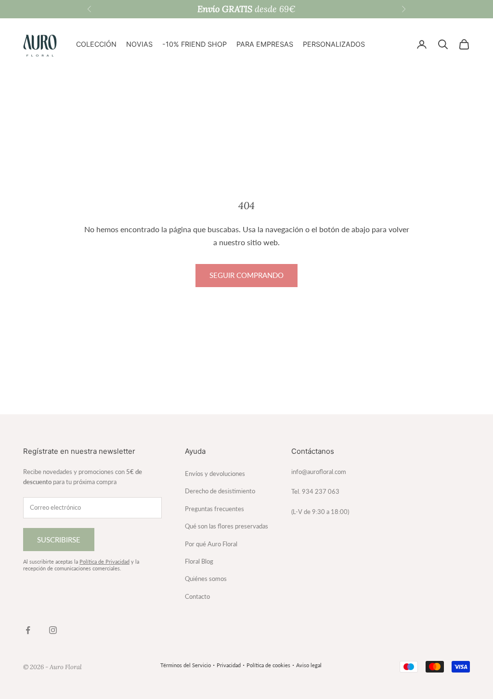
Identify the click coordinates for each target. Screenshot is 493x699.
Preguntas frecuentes (214, 509)
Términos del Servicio (185, 665)
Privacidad (229, 665)
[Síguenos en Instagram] (53, 630)
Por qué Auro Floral (211, 544)
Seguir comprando (246, 275)
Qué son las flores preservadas (226, 526)
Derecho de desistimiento (220, 491)
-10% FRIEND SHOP (194, 44)
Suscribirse (58, 539)
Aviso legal (309, 665)
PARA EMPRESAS (264, 44)
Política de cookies (268, 665)
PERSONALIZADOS (334, 44)
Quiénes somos (206, 578)
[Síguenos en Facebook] (28, 630)
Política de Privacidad (104, 561)
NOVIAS (139, 44)
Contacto (197, 596)
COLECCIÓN (96, 44)
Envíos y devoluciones (215, 473)
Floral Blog (199, 561)
